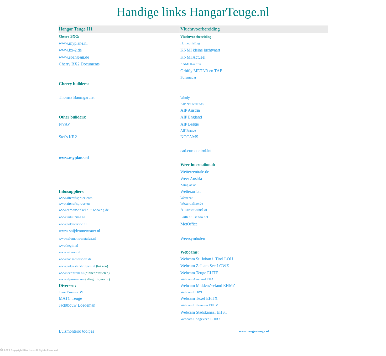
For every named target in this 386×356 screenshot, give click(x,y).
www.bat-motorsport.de (75, 259)
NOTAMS (189, 137)
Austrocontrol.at (193, 210)
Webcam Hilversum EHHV (199, 305)
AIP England (191, 117)
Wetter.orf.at (190, 191)
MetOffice (188, 224)
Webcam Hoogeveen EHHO (200, 319)
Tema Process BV (71, 292)
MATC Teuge (70, 298)
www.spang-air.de (74, 57)
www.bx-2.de (70, 50)
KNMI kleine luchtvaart (200, 50)
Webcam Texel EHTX (199, 298)
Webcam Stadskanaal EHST (203, 312)
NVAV (64, 124)
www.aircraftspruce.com (75, 198)
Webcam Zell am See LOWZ (204, 266)
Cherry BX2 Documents (79, 64)
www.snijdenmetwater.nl (79, 231)
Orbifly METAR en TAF (201, 71)
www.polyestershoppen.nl (77, 266)
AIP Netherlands (192, 104)
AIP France (188, 130)
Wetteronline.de (191, 203)
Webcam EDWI (191, 292)
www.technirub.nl (71, 273)
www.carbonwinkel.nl (74, 210)
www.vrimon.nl (69, 252)
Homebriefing (190, 43)
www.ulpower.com (72, 279)
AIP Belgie (189, 124)
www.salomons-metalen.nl (77, 238)
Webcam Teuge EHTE (199, 273)
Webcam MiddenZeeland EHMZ (207, 285)
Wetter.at (186, 198)
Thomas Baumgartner (77, 97)
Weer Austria (191, 178)
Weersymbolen (192, 238)
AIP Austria (190, 110)
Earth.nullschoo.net (194, 217)
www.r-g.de (101, 210)
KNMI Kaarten (190, 64)
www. (64, 43)
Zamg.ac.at (188, 185)
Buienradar (188, 77)
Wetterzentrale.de (194, 171)
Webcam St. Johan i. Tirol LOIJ (206, 259)
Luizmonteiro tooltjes (76, 331)
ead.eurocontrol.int (195, 150)
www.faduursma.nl (72, 217)
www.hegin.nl (68, 245)
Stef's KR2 (68, 137)
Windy (185, 98)
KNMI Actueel (192, 57)
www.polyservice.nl (73, 224)
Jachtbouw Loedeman (77, 305)
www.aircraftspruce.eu (74, 203)
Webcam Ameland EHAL (198, 279)
